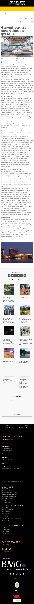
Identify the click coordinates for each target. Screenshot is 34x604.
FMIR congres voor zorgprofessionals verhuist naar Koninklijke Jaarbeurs (9, 320)
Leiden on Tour (23, 297)
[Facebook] (13, 574)
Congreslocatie (28, 18)
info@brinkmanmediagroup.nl (10, 468)
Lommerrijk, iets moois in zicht (23, 362)
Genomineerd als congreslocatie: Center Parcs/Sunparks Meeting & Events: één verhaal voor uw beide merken (24, 383)
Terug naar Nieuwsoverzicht (9, 13)
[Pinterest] (23, 574)
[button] (31, 8)
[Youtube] (20, 574)
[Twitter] (17, 574)
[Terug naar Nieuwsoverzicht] (2, 13)
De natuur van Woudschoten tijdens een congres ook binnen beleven (25, 320)
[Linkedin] (10, 574)
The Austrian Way (8, 361)
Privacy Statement (7, 558)
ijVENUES (17, 415)
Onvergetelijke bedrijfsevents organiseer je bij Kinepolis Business (8, 341)
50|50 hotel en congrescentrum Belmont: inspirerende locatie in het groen (9, 299)
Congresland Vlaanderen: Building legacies (9, 381)
